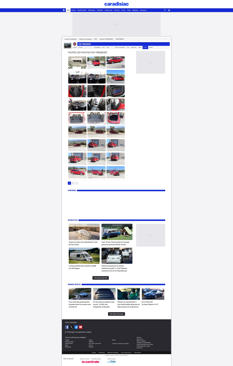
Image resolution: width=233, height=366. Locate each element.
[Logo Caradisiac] (116, 7)
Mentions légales (141, 341)
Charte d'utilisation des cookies (145, 344)
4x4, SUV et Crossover (95, 343)
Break (66, 345)
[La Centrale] (90, 363)
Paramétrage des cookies (143, 346)
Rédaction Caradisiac (113, 352)
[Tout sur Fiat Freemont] (67, 48)
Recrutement (137, 352)
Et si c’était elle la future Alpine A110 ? (150, 303)
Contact (94, 352)
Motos (114, 340)
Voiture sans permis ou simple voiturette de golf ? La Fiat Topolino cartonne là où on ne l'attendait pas (114, 268)
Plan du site (140, 339)
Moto (129, 10)
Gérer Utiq (139, 348)
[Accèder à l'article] (84, 232)
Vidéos (151, 47)
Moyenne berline (69, 341)
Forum (123, 10)
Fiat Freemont (85, 44)
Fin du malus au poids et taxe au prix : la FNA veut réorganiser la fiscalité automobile (103, 304)
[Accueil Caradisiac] (64, 10)
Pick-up (91, 345)
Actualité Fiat (73, 220)
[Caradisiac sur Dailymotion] (76, 327)
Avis (103, 47)
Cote (128, 47)
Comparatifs (97, 47)
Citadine (67, 340)
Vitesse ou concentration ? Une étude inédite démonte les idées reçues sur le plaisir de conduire (128, 304)
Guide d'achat (81, 10)
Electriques (91, 10)
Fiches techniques (120, 47)
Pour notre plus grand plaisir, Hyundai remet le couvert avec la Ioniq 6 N (80, 304)
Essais (73, 10)
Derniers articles (74, 284)
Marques (135, 10)
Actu (68, 10)
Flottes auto (108, 10)
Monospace (68, 347)
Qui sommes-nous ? (126, 352)
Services (117, 10)
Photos (145, 47)
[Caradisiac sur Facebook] (67, 327)
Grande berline (69, 343)
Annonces (143, 10)
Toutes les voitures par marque (120, 343)
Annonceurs (102, 352)
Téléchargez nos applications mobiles (79, 332)
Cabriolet (91, 341)
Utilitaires (100, 10)
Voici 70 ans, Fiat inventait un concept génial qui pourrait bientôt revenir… (115, 243)
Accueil (75, 47)
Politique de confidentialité (144, 342)
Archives (139, 337)
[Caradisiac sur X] (72, 327)
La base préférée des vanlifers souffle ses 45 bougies (82, 267)
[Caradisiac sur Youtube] (80, 327)
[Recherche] (165, 10)
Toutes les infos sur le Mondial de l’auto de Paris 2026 (83, 243)
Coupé (90, 340)
